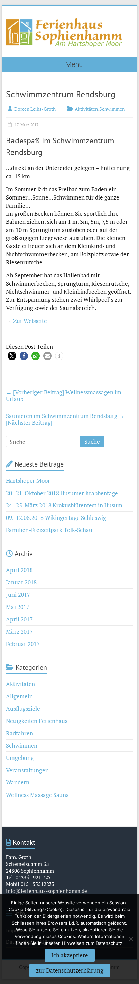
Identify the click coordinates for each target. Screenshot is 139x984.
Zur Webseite (30, 321)
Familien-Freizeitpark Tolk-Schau (49, 530)
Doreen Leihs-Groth (35, 109)
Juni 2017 (18, 595)
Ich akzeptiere (69, 955)
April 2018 (19, 570)
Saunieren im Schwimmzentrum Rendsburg (65, 419)
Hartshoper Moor (28, 480)
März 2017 (19, 631)
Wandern (17, 782)
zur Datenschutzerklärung (69, 970)
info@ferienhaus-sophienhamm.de (46, 890)
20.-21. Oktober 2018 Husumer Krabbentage (62, 493)
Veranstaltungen (27, 770)
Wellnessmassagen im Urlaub (63, 395)
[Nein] (130, 939)
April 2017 (19, 619)
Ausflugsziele (23, 708)
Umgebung (20, 758)
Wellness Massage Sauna (37, 795)
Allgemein (19, 696)
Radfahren (19, 733)
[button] (12, 356)
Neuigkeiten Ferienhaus (36, 721)
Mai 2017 (17, 607)
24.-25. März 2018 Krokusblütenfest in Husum (64, 505)
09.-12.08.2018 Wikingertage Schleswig (56, 518)
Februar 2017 (23, 644)
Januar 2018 (21, 582)
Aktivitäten (86, 109)
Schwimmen (112, 109)
